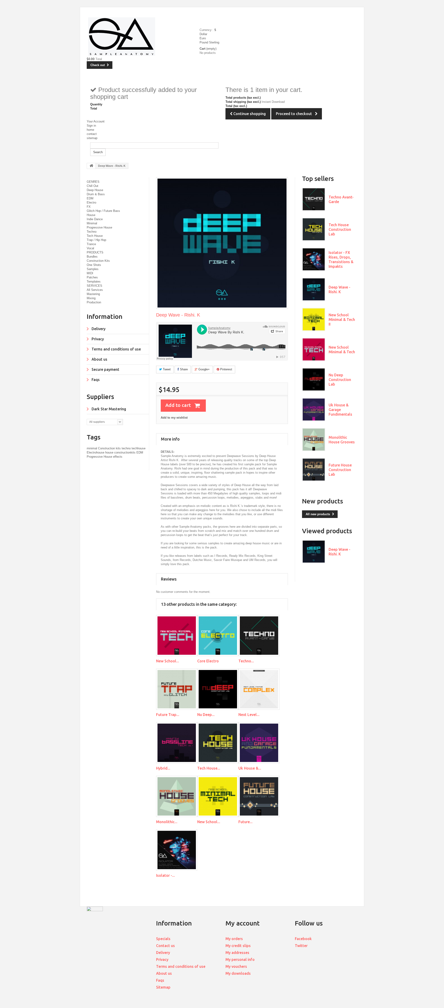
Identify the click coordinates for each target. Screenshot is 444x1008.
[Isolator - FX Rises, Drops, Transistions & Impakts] (176, 850)
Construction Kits (98, 260)
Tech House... (208, 768)
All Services (95, 290)
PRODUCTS (95, 252)
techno (127, 448)
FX (89, 206)
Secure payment (105, 369)
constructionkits (125, 452)
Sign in (91, 125)
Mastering (93, 294)
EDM (90, 198)
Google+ (203, 369)
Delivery (98, 329)
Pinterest (225, 369)
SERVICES (94, 285)
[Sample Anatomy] (144, 36)
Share (183, 369)
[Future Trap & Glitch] (176, 689)
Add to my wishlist (174, 417)
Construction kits (110, 448)
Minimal (92, 223)
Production (94, 302)
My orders (234, 939)
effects (117, 456)
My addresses (237, 952)
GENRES (93, 181)
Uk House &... (249, 768)
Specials (163, 939)
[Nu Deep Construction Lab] (217, 689)
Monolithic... (166, 822)
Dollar (203, 34)
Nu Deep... (206, 715)
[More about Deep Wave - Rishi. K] (313, 551)
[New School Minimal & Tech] (176, 635)
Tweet (166, 369)
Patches (92, 277)
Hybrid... (163, 768)
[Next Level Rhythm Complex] (259, 689)
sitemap (92, 138)
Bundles (92, 256)
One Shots (94, 265)
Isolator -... (165, 875)
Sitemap (163, 987)
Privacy (97, 339)
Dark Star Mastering (108, 409)
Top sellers (318, 178)
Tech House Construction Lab (340, 229)
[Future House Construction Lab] (259, 796)
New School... (167, 661)
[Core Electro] (217, 635)
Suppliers (100, 396)
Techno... (246, 661)
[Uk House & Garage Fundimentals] (259, 742)
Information (104, 316)
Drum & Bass (96, 194)
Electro (91, 202)
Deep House (95, 190)
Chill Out (92, 186)
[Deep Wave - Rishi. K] (313, 289)
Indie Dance (95, 219)
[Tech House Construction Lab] (217, 742)
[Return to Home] (91, 166)
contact (92, 134)
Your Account (96, 121)
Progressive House (99, 227)
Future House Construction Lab (340, 469)
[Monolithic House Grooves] (176, 796)
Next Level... (248, 715)
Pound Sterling (209, 42)
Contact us (165, 946)
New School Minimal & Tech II (342, 319)
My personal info (240, 959)
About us (99, 359)
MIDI (90, 273)
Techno (91, 231)
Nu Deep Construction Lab (340, 379)
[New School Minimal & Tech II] (217, 796)
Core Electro (208, 661)
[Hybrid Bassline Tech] (176, 742)
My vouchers (236, 966)
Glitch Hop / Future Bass (103, 211)
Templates (94, 281)
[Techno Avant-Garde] (259, 635)
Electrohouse (96, 452)
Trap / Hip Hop (96, 240)
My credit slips (238, 946)
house (109, 452)
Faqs (95, 380)
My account (242, 923)
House (91, 215)
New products (322, 501)
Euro (203, 38)
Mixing (91, 298)
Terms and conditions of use (116, 349)
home (90, 129)
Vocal (90, 248)
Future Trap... (167, 715)
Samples (93, 269)
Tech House (95, 236)
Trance (91, 244)
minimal (92, 448)
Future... (245, 822)
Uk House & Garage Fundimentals (340, 409)
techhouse (138, 448)
